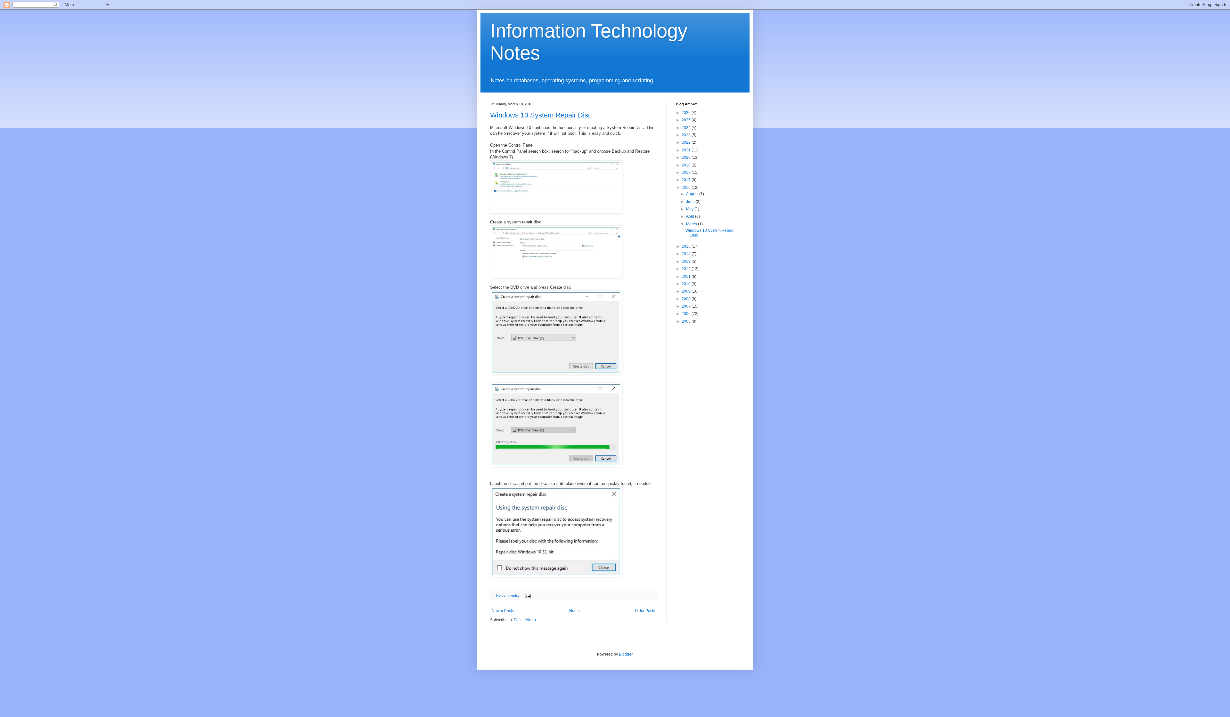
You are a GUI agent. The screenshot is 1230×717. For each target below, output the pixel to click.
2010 (687, 284)
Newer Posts (503, 610)
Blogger (625, 654)
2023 (687, 135)
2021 (687, 150)
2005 (687, 321)
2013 (687, 261)
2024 (687, 127)
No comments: (508, 595)
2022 (687, 142)
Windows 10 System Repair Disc (541, 115)
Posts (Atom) (525, 620)
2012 (687, 269)
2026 (687, 112)
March (692, 224)
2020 (687, 157)
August (692, 194)
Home (574, 610)
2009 (687, 291)
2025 (687, 120)
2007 (687, 306)
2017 (687, 180)
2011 (687, 276)
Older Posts (645, 610)
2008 (687, 299)
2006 (687, 313)
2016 (687, 187)
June (691, 201)
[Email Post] (527, 595)
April (690, 216)
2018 (687, 172)
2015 (687, 246)
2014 (687, 254)
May (690, 209)
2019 (687, 165)
